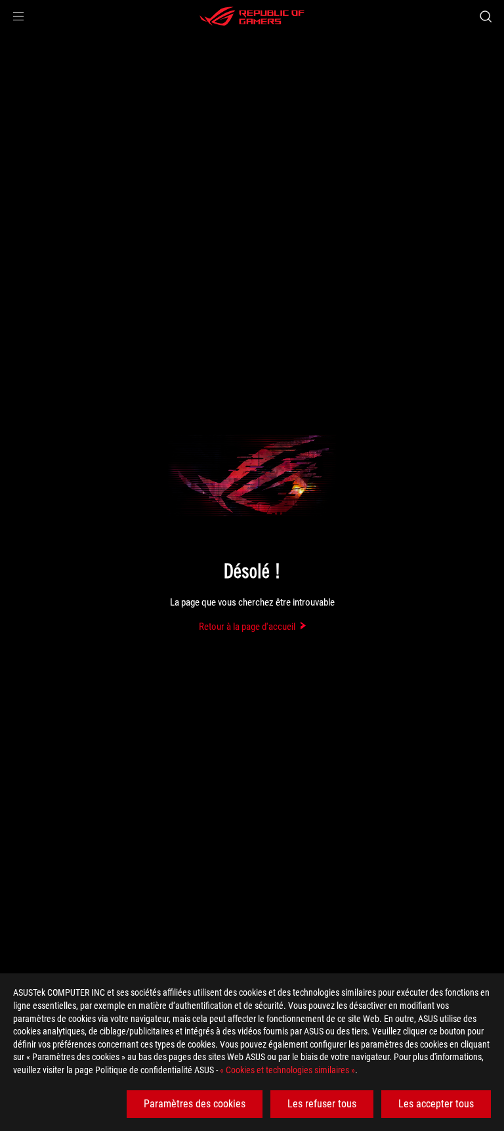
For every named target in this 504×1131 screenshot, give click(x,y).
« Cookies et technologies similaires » (287, 1070)
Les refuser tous (321, 1104)
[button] (18, 16)
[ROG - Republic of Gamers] (252, 16)
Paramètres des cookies (194, 1104)
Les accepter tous (436, 1104)
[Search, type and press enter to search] (485, 16)
